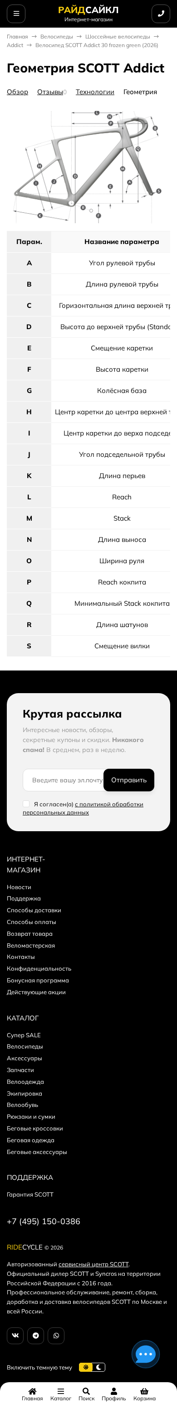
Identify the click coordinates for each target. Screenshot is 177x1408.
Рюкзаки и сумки (31, 1116)
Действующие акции (36, 992)
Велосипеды (56, 36)
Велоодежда (25, 1081)
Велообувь (22, 1104)
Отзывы (50, 91)
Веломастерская (31, 945)
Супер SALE (24, 1035)
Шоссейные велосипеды (117, 36)
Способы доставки (34, 910)
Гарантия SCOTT (30, 1194)
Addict (15, 45)
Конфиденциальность (39, 968)
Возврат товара (30, 933)
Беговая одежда (30, 1140)
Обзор (17, 91)
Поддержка (24, 898)
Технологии (95, 91)
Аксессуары (24, 1058)
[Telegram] (35, 1335)
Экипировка (24, 1093)
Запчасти (20, 1069)
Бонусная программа (38, 980)
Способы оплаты (31, 921)
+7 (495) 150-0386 (43, 1221)
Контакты (21, 956)
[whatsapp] (56, 1335)
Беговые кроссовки (35, 1128)
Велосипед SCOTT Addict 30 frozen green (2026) (96, 45)
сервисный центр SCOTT (93, 1264)
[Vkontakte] (15, 1335)
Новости (19, 887)
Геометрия (140, 91)
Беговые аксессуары (37, 1151)
